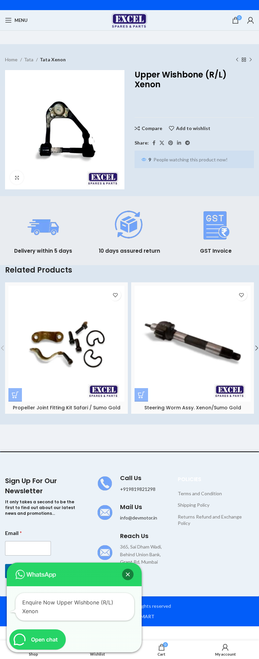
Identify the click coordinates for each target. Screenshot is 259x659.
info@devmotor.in (138, 518)
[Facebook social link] (153, 142)
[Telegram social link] (187, 142)
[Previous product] (237, 60)
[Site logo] (129, 20)
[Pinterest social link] (170, 142)
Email (13, 533)
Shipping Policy (193, 505)
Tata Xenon (53, 59)
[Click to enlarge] (17, 177)
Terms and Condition (200, 493)
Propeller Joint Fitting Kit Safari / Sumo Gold (66, 407)
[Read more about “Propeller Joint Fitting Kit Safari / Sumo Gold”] (15, 395)
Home (12, 59)
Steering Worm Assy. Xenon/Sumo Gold (192, 407)
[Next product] (250, 60)
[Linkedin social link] (179, 142)
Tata (29, 59)
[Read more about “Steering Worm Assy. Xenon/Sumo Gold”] (141, 395)
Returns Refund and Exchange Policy (210, 520)
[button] (128, 574)
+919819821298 (137, 489)
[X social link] (161, 142)
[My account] (250, 20)
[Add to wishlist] (115, 295)
